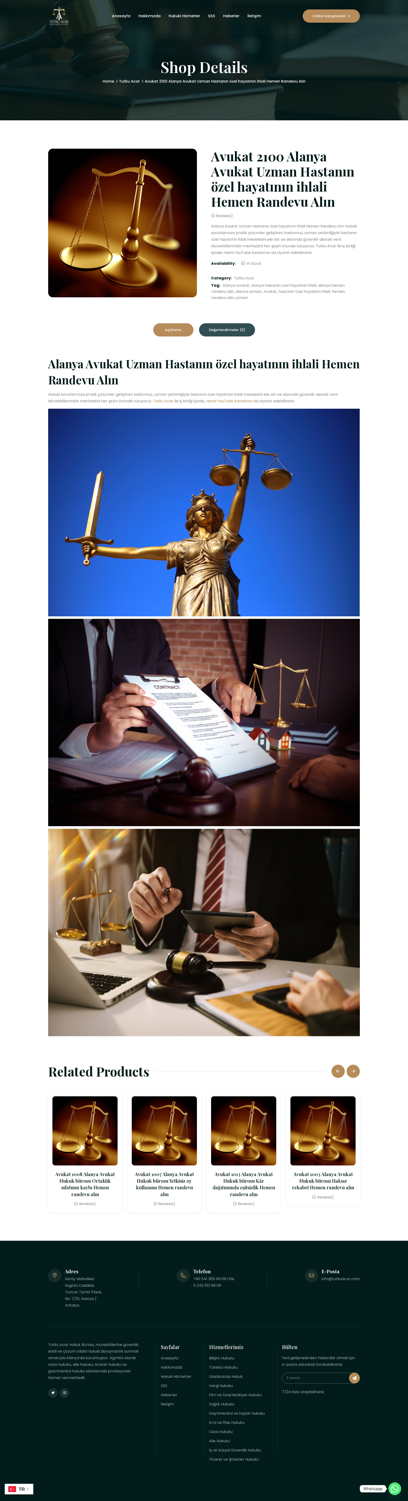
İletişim (254, 16)
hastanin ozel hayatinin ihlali (304, 291)
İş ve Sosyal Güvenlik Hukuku (235, 1450)
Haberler (231, 16)
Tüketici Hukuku (223, 1367)
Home (108, 81)
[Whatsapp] (394, 1488)
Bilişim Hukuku (221, 1358)
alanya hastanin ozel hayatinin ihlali (283, 285)
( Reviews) (222, 216)
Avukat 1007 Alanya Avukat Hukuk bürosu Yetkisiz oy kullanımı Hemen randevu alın (164, 1184)
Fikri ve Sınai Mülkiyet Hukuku (235, 1394)
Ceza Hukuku (221, 1431)
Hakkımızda (149, 16)
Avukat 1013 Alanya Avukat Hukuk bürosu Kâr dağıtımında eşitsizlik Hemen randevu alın (243, 1184)
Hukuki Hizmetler (184, 16)
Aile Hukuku (219, 1440)
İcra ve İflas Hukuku (226, 1422)
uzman (242, 297)
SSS (211, 16)
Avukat (270, 291)
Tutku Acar (129, 81)
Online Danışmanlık (329, 16)
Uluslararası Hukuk (226, 1376)
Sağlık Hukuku (221, 1404)
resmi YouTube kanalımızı (229, 401)
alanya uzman (249, 291)
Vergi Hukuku (221, 1385)
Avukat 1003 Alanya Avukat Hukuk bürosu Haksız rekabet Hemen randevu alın (323, 1181)
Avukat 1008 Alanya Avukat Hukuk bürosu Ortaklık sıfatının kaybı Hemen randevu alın (85, 1184)
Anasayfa (121, 16)
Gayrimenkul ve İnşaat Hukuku (237, 1413)
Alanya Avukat (236, 285)
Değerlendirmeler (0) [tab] (227, 330)
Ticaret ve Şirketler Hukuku (234, 1459)
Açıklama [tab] (173, 330)
